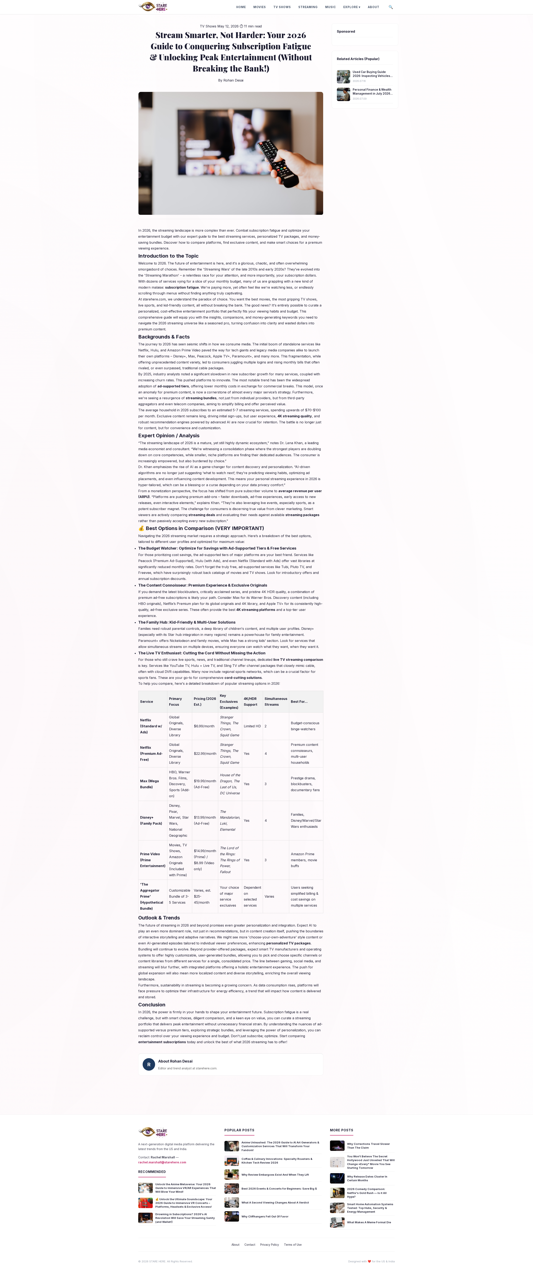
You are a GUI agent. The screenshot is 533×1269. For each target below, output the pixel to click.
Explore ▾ (351, 7)
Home (241, 7)
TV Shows (282, 7)
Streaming (308, 7)
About (373, 7)
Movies (259, 7)
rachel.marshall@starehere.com (162, 1162)
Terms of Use (293, 1244)
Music (330, 7)
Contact (249, 1244)
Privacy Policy (269, 1244)
